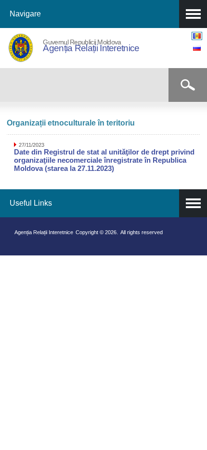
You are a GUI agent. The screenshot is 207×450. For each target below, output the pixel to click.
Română (197, 36)
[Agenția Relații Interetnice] (20, 60)
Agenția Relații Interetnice (91, 48)
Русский (197, 48)
